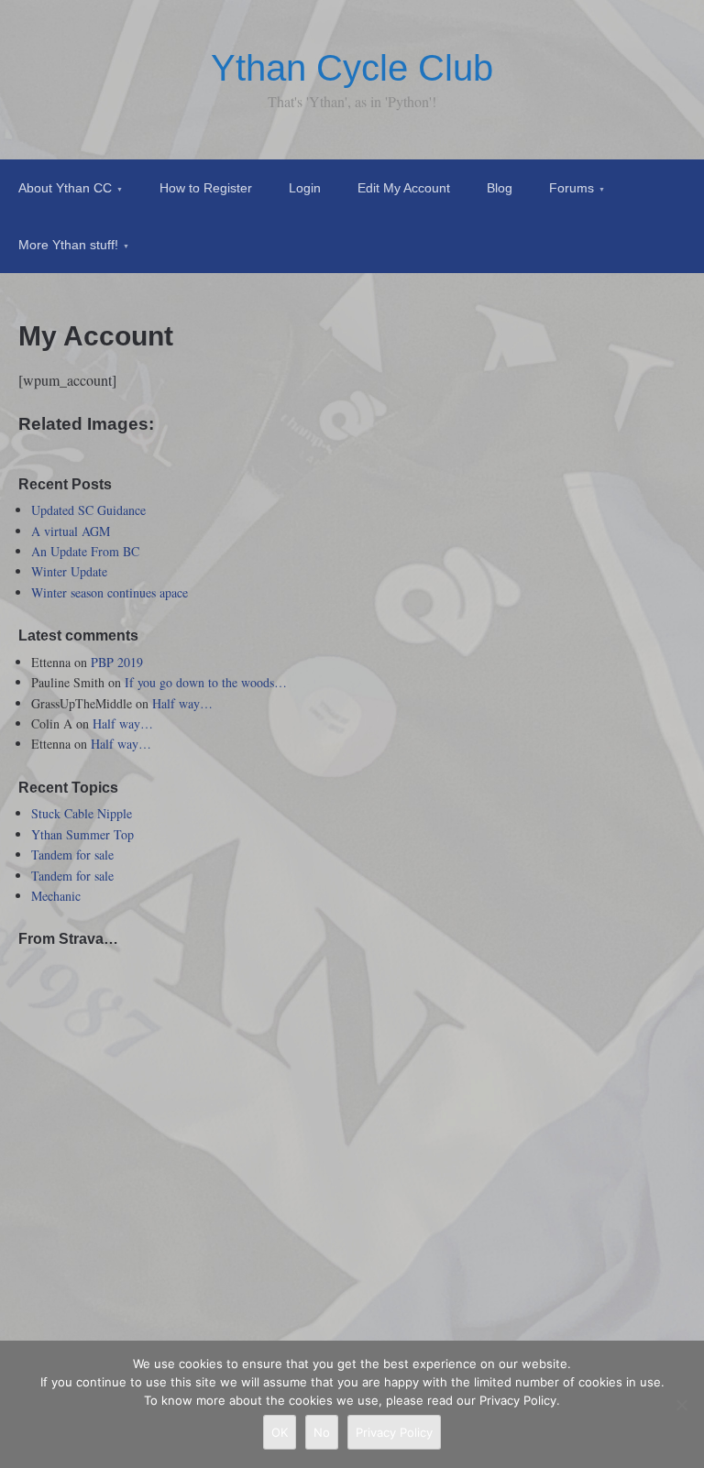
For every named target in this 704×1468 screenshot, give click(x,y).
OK (279, 1432)
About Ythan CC (65, 188)
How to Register (206, 188)
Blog (499, 188)
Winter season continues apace (109, 592)
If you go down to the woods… (206, 682)
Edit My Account (404, 188)
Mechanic (56, 895)
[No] (681, 1405)
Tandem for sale (72, 854)
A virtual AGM (70, 531)
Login (305, 188)
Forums (571, 188)
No (322, 1432)
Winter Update (69, 571)
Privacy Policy (394, 1432)
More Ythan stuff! (68, 244)
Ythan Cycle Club (352, 68)
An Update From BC (85, 551)
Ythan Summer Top (82, 834)
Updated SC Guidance (88, 510)
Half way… (182, 703)
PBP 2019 (117, 662)
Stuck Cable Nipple (81, 813)
